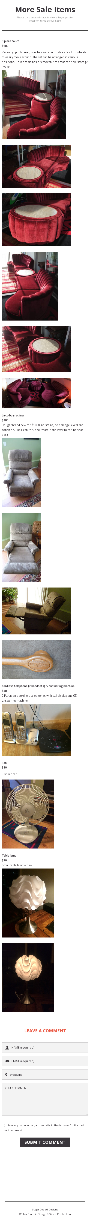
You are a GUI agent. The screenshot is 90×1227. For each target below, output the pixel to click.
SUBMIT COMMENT (45, 1142)
